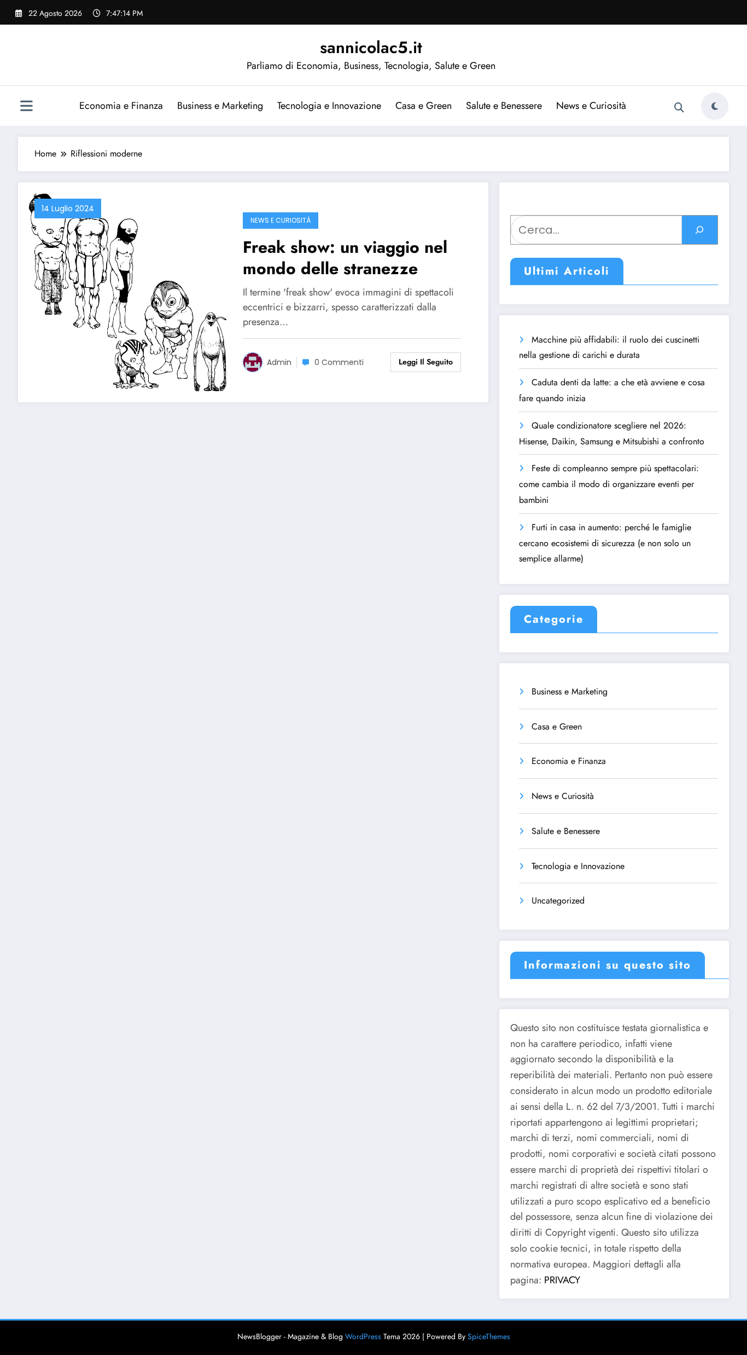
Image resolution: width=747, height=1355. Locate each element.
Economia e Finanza (121, 106)
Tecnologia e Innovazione (329, 106)
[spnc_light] (714, 106)
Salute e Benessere (504, 106)
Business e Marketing (220, 106)
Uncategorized (558, 900)
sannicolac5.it (371, 47)
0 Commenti (339, 362)
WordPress (363, 1336)
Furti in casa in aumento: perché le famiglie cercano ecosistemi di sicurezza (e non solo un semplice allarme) (605, 543)
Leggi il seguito (426, 361)
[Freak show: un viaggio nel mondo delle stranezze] (127, 291)
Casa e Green (423, 106)
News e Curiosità (591, 106)
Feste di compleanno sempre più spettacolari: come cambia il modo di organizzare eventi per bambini (609, 484)
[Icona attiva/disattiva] (26, 107)
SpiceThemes (489, 1336)
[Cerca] (679, 107)
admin (279, 362)
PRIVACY (562, 1280)
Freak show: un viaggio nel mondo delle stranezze (345, 257)
